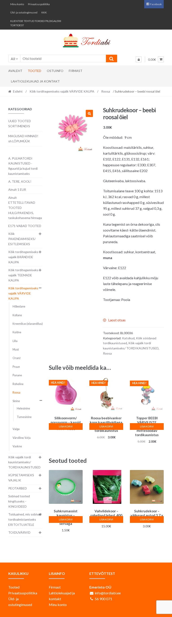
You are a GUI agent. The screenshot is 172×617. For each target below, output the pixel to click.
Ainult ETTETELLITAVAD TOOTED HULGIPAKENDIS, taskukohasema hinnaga (25, 208)
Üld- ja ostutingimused (23, 12)
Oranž (17, 358)
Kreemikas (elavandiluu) (28, 323)
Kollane (17, 315)
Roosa (105, 91)
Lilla (15, 341)
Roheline (18, 384)
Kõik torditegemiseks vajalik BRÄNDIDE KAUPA (23, 257)
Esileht (18, 91)
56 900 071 (103, 599)
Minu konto (17, 4)
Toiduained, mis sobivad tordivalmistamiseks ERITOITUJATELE (24, 519)
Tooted (34, 71)
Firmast (75, 71)
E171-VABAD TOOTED (24, 226)
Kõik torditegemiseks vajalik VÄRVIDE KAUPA (62, 91)
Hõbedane (19, 306)
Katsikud (128, 338)
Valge (16, 429)
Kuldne (17, 332)
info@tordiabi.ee (108, 593)
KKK (44, 12)
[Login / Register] (139, 59)
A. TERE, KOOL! (19, 181)
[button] (89, 113)
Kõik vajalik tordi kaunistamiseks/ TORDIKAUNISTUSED (24, 462)
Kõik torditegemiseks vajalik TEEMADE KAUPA (23, 275)
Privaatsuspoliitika (39, 4)
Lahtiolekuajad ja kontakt (35, 81)
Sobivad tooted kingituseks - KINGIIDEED (19, 501)
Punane (17, 375)
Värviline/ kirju (22, 437)
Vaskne (17, 446)
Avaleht (15, 71)
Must (16, 349)
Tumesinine (24, 417)
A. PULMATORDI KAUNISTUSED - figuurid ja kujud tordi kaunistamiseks (23, 165)
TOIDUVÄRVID (19, 532)
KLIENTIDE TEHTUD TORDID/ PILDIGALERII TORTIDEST (35, 23)
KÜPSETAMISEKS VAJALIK (21, 477)
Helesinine (23, 408)
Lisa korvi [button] (66, 426)
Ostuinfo (55, 71)
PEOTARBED (17, 488)
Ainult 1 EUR (17, 189)
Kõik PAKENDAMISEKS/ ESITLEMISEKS (22, 239)
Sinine (16, 401)
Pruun (16, 366)
